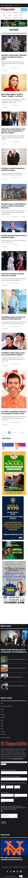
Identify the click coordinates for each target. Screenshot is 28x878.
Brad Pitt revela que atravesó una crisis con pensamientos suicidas (14, 236)
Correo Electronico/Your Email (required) (11, 776)
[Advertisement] (14, 614)
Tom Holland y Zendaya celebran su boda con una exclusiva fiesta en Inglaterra (13, 354)
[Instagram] (17, 871)
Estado (15, 797)
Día (1, 789)
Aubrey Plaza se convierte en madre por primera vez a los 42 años (12, 275)
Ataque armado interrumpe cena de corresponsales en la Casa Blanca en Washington (13, 651)
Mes (7, 789)
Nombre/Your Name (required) (8, 770)
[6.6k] (20, 445)
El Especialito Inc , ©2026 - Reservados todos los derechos (14, 867)
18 (22, 432)
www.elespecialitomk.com (17, 758)
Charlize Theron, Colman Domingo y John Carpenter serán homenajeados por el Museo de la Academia (13, 131)
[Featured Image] (14, 638)
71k (3, 448)
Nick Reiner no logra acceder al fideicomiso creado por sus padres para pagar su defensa (13, 57)
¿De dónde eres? (5, 793)
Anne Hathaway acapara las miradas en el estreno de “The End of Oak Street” (13, 318)
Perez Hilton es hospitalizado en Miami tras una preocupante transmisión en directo (13, 412)
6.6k (16, 448)
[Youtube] (14, 871)
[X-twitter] (10, 871)
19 (2, 435)
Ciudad (2, 797)
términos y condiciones (10, 876)
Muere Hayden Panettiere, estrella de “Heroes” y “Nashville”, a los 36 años (12, 95)
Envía (3, 822)
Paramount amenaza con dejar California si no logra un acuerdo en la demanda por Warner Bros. (13, 206)
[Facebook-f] (7, 871)
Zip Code (2, 802)
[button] (2, 23)
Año (15, 789)
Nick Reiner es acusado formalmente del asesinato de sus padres (13, 169)
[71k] (8, 445)
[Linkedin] (21, 871)
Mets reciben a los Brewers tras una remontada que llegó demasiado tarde (11, 858)
